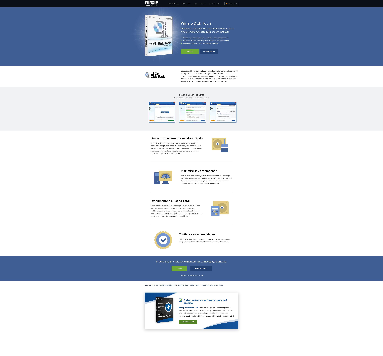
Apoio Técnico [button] (214, 3)
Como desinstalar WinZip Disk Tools (188, 285)
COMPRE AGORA (209, 51)
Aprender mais (188, 322)
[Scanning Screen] (192, 112)
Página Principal (173, 3)
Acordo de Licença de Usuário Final (212, 285)
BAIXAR (189, 51)
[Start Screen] (162, 112)
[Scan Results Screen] (223, 112)
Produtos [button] (185, 3)
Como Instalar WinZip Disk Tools (165, 285)
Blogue (203, 3)
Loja (195, 3)
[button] (231, 3)
